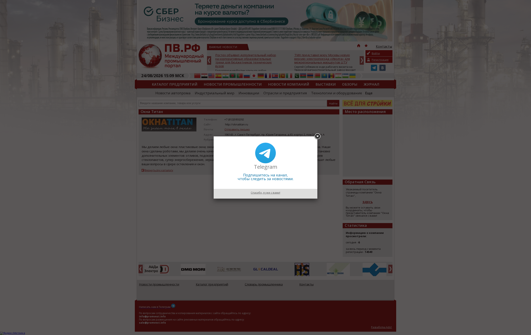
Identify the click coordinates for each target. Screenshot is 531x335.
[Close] (317, 136)
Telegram (265, 166)
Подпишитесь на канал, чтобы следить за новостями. (266, 176)
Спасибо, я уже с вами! (265, 192)
